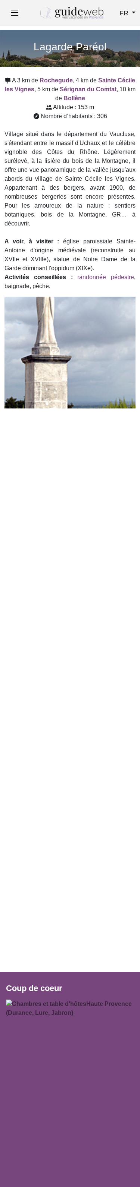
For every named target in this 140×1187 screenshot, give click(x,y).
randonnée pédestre (105, 277)
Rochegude (56, 80)
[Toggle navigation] (14, 13)
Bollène (74, 98)
